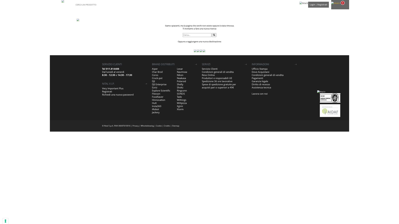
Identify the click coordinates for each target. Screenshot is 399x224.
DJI (153, 81)
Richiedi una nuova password (118, 94)
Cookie (159, 125)
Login (312, 4)
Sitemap (175, 125)
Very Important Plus (112, 88)
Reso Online (208, 75)
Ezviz (154, 87)
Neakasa (181, 78)
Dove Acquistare (260, 71)
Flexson (156, 93)
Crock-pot (157, 78)
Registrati (322, 4)
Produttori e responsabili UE (217, 78)
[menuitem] (339, 3)
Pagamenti (257, 78)
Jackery (156, 112)
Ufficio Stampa (259, 68)
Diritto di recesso (261, 84)
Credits (167, 125)
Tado (179, 96)
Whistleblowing (147, 125)
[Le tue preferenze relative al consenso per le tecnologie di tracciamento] (5, 221)
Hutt (154, 103)
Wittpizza (182, 103)
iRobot (155, 109)
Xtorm (180, 109)
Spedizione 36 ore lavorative (217, 81)
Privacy (135, 125)
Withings (181, 99)
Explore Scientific (161, 90)
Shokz (180, 87)
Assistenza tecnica (261, 87)
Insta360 (156, 106)
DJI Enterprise (159, 84)
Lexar (180, 68)
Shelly (180, 84)
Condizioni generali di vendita (218, 71)
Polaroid (181, 81)
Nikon (180, 75)
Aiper (155, 68)
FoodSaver (157, 96)
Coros (155, 75)
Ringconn (182, 90)
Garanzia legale (260, 81)
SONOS (181, 93)
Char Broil (157, 71)
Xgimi (180, 106)
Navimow (182, 71)
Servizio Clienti (210, 68)
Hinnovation (158, 99)
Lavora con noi (260, 93)
